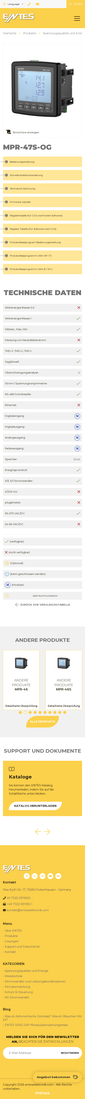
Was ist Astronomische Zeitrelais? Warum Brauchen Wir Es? (42, 1018)
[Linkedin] (58, 876)
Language (13, 4)
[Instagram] (42, 876)
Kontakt (10, 952)
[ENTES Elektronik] (18, 18)
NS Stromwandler (17, 997)
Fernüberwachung (17, 987)
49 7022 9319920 (18, 898)
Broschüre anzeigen (25, 132)
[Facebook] (27, 876)
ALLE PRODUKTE (42, 721)
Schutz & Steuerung (19, 992)
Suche (77, 4)
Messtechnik (13, 976)
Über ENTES (13, 930)
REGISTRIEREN (70, 1053)
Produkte (11, 936)
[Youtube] (50, 876)
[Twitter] (35, 876)
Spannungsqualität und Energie (26, 971)
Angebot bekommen (53, 1077)
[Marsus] (42, 1093)
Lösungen (12, 941)
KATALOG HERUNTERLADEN (35, 806)
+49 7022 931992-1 (19, 904)
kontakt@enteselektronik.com (28, 910)
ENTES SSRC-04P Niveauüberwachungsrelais (36, 1025)
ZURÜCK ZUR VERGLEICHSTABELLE (45, 604)
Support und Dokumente (22, 946)
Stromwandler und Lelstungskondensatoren (35, 981)
